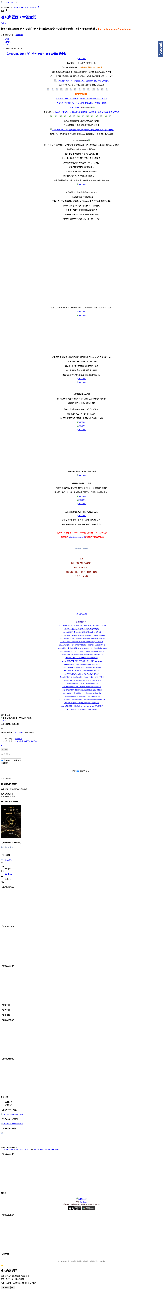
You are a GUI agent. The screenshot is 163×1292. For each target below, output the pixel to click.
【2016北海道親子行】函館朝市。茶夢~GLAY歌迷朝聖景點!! (81, 671)
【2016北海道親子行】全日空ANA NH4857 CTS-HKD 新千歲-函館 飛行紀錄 (81, 651)
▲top (3, 745)
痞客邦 (15, 732)
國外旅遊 (18, 739)
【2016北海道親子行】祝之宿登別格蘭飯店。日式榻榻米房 (81, 703)
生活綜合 (19, 35)
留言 (20, 732)
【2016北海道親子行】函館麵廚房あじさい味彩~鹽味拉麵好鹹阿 (81, 680)
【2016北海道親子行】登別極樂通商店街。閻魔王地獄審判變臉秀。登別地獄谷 (81, 699)
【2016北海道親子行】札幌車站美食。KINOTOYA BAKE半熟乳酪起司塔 (81, 706)
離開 (12, 1287)
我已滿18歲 (5, 1287)
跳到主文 (4, 23)
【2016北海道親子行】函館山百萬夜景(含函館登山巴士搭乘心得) (81, 664)
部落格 (8, 42)
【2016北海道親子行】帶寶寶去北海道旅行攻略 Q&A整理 (81, 629)
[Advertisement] (81, 336)
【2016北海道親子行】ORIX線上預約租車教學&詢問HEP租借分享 (81, 632)
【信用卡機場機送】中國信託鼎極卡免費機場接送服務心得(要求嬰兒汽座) (81, 642)
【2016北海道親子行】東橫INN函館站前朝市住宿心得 (82, 658)
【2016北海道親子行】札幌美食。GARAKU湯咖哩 (82, 709)
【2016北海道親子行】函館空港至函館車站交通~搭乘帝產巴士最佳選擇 (81, 654)
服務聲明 (102, 1261)
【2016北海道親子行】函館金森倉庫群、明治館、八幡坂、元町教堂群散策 (81, 677)
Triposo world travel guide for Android (46, 1149)
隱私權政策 (94, 1261)
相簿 (7, 39)
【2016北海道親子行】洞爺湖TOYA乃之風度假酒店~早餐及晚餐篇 (81, 693)
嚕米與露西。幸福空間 (18, 17)
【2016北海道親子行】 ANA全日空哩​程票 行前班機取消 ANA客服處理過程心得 (81, 635)
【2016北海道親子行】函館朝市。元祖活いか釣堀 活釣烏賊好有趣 (81, 667)
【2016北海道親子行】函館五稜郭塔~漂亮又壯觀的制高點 (81, 674)
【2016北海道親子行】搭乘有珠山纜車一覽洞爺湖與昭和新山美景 (81, 687)
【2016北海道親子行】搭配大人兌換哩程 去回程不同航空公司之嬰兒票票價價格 (81, 638)
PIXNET (64, 1261)
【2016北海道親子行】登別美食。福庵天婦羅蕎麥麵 (36, 53)
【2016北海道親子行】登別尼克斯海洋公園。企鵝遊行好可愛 (81, 696)
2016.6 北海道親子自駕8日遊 (26, 741)
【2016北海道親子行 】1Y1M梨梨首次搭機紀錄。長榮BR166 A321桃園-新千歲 (81, 645)
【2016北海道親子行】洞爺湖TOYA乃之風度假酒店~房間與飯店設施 (81, 690)
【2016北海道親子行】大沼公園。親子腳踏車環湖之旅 (81, 683)
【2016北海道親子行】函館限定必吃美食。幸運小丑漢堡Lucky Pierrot (81, 661)
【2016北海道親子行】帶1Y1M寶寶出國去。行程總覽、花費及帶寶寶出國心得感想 (81, 626)
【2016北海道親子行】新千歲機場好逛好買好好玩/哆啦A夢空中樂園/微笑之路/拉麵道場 (81, 648)
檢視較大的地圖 (82, 614)
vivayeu (3, 720)
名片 (7, 44)
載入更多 (5, 749)
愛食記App (83, 1202)
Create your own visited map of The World (16, 1149)
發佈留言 (5, 763)
